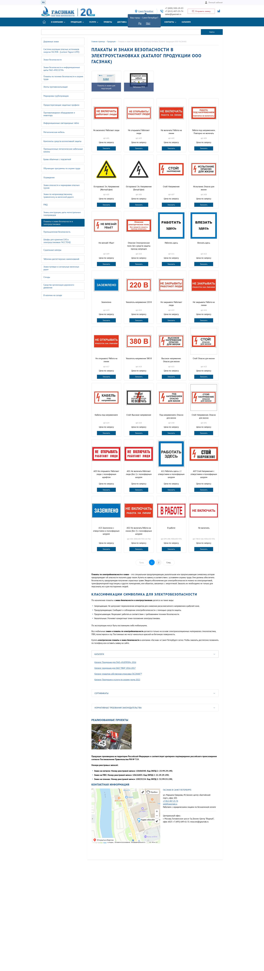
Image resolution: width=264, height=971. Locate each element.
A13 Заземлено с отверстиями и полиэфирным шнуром (106, 531)
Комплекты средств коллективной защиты (62, 141)
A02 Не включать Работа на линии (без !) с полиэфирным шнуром (139, 531)
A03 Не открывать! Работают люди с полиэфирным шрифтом (106, 474)
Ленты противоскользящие (55, 87)
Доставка (122, 22)
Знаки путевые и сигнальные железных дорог (61, 268)
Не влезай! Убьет (106, 243)
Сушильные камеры (52, 250)
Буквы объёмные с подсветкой (57, 159)
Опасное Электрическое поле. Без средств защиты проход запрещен (138, 246)
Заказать (106, 148)
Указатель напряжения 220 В (139, 302)
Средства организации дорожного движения (58, 286)
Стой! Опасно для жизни (204, 358)
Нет (148, 23)
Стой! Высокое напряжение (138, 415)
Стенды (46, 277)
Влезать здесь (203, 243)
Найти (212, 32)
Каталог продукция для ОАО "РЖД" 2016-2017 (115, 668)
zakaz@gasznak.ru (173, 14)
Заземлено (106, 302)
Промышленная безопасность (56, 232)
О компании (57, 22)
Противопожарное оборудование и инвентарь (59, 114)
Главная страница (98, 41)
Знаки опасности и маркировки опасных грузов (61, 186)
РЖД (45, 204)
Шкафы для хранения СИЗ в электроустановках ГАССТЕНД (57, 241)
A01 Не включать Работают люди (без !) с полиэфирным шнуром (139, 474)
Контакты (169, 22)
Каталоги (186, 22)
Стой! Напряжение (171, 186)
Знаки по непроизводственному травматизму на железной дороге (58, 195)
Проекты (108, 22)
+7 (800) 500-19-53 (174, 8)
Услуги (92, 22)
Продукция (76, 22)
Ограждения (48, 177)
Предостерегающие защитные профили (61, 105)
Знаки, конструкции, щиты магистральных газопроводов (62, 213)
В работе (171, 528)
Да (139, 23)
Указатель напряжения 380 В (139, 358)
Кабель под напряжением (106, 415)
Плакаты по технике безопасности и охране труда (63, 77)
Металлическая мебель (53, 132)
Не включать (203, 528)
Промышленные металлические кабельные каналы (63, 150)
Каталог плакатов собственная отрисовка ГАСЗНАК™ (118, 674)
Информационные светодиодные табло (61, 123)
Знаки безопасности (52, 59)
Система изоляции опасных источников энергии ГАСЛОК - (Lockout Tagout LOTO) (61, 50)
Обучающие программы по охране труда (61, 168)
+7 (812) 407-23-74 (174, 11)
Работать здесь (171, 243)
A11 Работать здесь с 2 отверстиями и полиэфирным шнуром (171, 474)
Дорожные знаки (51, 41)
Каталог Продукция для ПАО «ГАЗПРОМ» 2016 (115, 662)
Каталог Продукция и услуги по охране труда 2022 (117, 679)
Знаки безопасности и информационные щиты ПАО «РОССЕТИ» (61, 68)
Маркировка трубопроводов (55, 96)
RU (43, 2)
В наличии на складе (52, 295)
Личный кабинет (215, 2)
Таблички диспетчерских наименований (61, 259)
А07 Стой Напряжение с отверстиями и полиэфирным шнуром (204, 474)
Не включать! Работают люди (106, 130)
